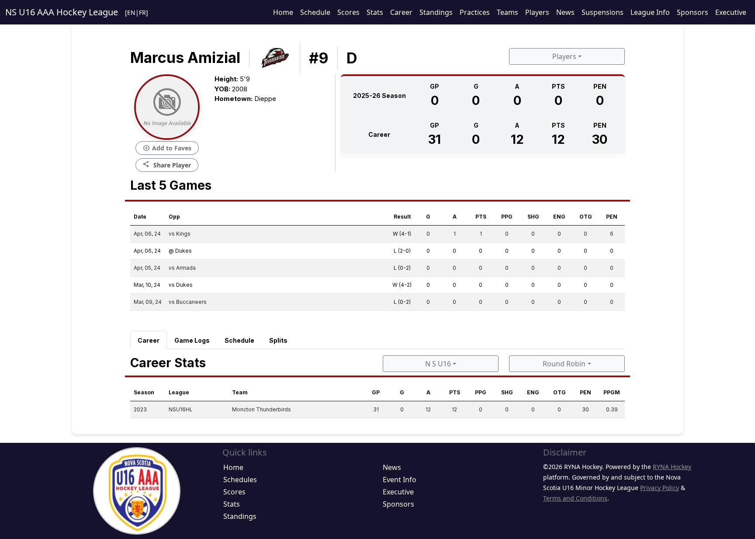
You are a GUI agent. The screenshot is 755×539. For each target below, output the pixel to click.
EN (131, 12)
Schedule (315, 12)
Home (283, 12)
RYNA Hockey (672, 466)
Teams (507, 12)
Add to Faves (167, 148)
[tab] (148, 340)
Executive (730, 12)
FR (142, 12)
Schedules (240, 479)
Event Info (399, 479)
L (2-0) (402, 250)
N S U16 (438, 364)
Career (401, 12)
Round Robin (564, 364)
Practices (475, 12)
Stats (375, 12)
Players (537, 12)
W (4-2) (402, 285)
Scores (348, 12)
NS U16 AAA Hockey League (61, 12)
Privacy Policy (659, 487)
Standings (436, 12)
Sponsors (692, 12)
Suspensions (602, 12)
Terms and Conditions (575, 498)
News (565, 12)
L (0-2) (402, 267)
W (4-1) (402, 233)
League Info (650, 12)
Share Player (167, 164)
